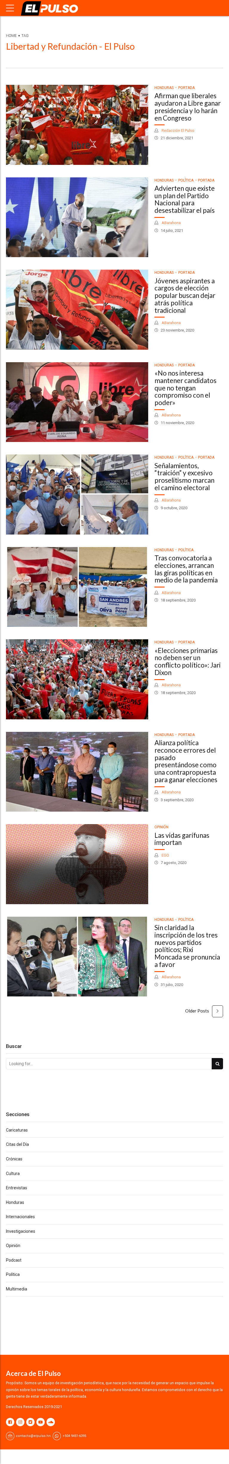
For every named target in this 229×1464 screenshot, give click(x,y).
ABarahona (171, 223)
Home (11, 36)
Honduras (164, 88)
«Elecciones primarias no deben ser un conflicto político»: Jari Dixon (187, 661)
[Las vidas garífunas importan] (77, 864)
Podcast (13, 1260)
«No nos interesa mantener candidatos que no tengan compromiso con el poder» (185, 388)
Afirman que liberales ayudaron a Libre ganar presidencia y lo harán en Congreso (187, 107)
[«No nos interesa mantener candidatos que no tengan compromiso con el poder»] (77, 402)
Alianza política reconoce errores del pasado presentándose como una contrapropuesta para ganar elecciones (185, 761)
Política (186, 180)
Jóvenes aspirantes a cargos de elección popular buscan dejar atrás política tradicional (184, 295)
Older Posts (197, 1010)
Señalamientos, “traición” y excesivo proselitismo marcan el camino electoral (184, 477)
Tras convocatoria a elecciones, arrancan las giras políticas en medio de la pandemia (186, 569)
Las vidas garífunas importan (181, 839)
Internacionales (20, 1216)
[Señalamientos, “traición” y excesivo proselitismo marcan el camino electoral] (77, 494)
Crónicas (14, 1159)
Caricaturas (17, 1130)
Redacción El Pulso (177, 130)
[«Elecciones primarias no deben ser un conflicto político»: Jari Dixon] (77, 679)
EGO (165, 855)
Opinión (161, 827)
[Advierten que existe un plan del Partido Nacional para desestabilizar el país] (77, 217)
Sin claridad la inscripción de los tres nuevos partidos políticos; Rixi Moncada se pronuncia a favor (187, 946)
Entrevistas (16, 1187)
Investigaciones (20, 1231)
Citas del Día (17, 1144)
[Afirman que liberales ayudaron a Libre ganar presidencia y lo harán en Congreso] (77, 125)
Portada (186, 88)
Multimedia (16, 1289)
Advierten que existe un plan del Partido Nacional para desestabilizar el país (184, 199)
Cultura (13, 1173)
